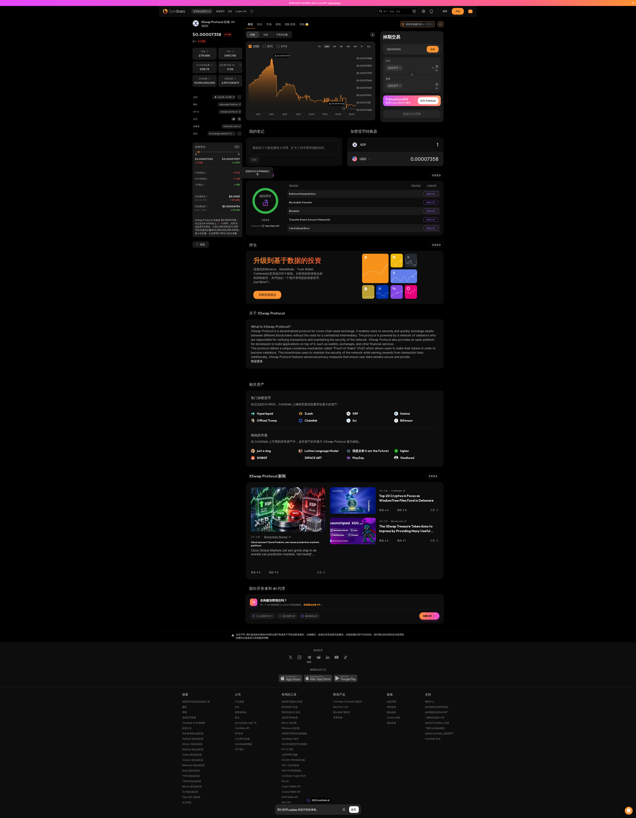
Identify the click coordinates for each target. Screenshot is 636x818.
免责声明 (391, 701)
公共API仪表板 (242, 738)
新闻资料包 (240, 712)
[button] (233, 97)
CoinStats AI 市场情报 (193, 722)
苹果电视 (338, 717)
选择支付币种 (412, 114)
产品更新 (239, 701)
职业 (237, 717)
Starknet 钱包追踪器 (193, 738)
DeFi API (286, 802)
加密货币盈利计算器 (292, 701)
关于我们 (239, 749)
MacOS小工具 (340, 706)
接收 (388, 78)
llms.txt (285, 781)
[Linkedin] (328, 659)
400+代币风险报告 (291, 770)
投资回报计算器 (290, 706)
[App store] (290, 678)
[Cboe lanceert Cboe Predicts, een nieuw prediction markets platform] (288, 509)
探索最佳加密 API (312, 604)
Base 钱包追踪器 (191, 770)
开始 (457, 11)
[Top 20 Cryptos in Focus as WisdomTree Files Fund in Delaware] (353, 500)
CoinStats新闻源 (243, 744)
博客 (184, 712)
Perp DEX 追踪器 (191, 797)
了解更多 (265, 219)
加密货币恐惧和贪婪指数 (294, 733)
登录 (445, 11)
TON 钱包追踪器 (191, 775)
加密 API (427, 615)
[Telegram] (233, 119)
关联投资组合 (267, 294)
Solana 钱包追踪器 (192, 754)
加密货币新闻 (189, 717)
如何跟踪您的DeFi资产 (437, 712)
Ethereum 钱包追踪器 (193, 765)
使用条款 (391, 706)
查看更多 (436, 175)
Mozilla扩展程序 (341, 712)
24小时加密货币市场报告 (295, 744)
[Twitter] (239, 119)
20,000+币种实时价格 (293, 760)
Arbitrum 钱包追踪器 (192, 749)
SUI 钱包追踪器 (190, 791)
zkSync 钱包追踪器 (192, 744)
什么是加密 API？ (264, 616)
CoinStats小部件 (290, 738)
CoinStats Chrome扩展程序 (347, 701)
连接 (432, 49)
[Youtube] (337, 659)
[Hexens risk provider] (265, 226)
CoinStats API (242, 728)
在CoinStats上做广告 (246, 722)
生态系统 (186, 802)
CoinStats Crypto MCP (294, 775)
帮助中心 (429, 701)
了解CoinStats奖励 (435, 728)
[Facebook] (345, 659)
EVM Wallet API (290, 797)
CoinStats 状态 (433, 738)
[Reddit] (319, 659)
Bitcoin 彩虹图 (289, 722)
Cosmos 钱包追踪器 (192, 760)
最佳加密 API (289, 616)
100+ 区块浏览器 (290, 765)
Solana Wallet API (291, 791)
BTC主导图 (287, 749)
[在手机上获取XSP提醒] (441, 24)
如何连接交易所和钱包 (436, 706)
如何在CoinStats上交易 (437, 722)
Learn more (334, 2)
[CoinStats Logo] (174, 11)
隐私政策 (391, 712)
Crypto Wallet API (291, 786)
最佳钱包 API (311, 616)
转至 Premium (428, 100)
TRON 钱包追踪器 (191, 781)
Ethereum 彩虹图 (290, 728)
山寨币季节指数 (290, 754)
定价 (237, 706)
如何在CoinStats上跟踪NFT (439, 733)
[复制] (233, 97)
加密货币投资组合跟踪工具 (196, 701)
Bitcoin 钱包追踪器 (192, 786)
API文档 (239, 733)
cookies (292, 809)
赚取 (184, 706)
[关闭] (631, 3)
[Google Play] (345, 678)
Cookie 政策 (393, 717)
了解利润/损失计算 (434, 717)
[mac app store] (318, 678)
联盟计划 (186, 728)
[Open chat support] (629, 811)
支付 (388, 60)
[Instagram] (299, 659)
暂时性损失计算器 (291, 712)
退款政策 (391, 722)
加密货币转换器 (290, 717)
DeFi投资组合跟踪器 (192, 733)
